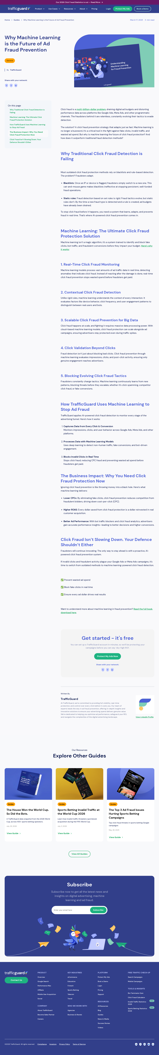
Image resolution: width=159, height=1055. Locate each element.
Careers (41, 1019)
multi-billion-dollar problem (91, 109)
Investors (52, 1044)
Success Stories (104, 1023)
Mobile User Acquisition (47, 994)
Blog (99, 1010)
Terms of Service (79, 1044)
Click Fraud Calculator (136, 997)
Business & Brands (75, 1015)
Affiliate (41, 990)
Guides (100, 1015)
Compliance (42, 1044)
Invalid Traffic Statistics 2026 (137, 1003)
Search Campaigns (135, 977)
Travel (70, 999)
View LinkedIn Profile (145, 717)
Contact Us (16, 980)
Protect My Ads (123, 9)
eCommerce (72, 977)
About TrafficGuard (45, 1010)
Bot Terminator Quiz (135, 993)
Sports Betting (73, 990)
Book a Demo (143, 9)
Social (40, 999)
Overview (41, 977)
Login (108, 9)
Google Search (43, 981)
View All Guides (79, 854)
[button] (40, 9)
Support (101, 994)
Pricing (94, 9)
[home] (19, 9)
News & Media (103, 1019)
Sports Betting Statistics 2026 (137, 1009)
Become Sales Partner (46, 1015)
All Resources (103, 1006)
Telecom (71, 994)
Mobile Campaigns (135, 981)
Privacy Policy (64, 1044)
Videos (100, 1028)
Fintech (70, 986)
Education (71, 981)
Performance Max (44, 986)
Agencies (71, 1010)
